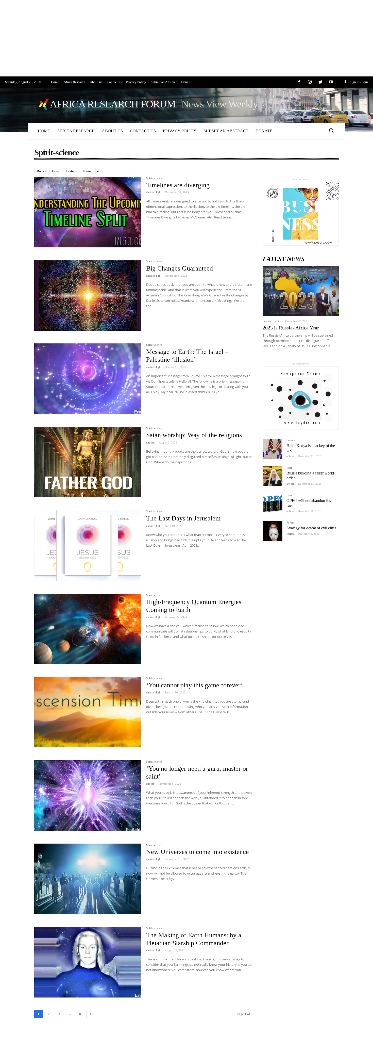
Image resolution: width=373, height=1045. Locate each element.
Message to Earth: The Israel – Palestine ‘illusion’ (187, 355)
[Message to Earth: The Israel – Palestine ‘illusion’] (87, 378)
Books (41, 171)
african (290, 483)
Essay (56, 171)
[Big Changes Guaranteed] (87, 295)
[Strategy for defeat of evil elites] (272, 531)
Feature (71, 171)
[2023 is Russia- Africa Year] (301, 291)
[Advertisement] (152, 40)
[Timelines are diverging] (87, 212)
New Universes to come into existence (197, 852)
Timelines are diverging (178, 185)
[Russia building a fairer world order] (272, 476)
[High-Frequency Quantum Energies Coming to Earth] (87, 629)
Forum (87, 171)
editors (278, 321)
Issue (289, 467)
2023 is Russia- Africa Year (291, 327)
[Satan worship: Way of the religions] (87, 462)
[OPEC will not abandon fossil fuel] (272, 504)
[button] (331, 130)
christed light (153, 192)
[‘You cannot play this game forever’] (87, 712)
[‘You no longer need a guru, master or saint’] (87, 795)
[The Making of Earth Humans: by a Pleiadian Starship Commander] (87, 962)
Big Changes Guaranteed (179, 268)
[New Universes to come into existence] (87, 879)
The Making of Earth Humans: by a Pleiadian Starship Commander (193, 939)
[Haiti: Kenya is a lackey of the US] (272, 449)
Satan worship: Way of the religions (194, 435)
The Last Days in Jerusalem (183, 518)
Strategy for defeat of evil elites (311, 528)
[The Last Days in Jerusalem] (87, 545)
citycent (150, 442)
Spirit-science (154, 178)
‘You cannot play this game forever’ (194, 685)
